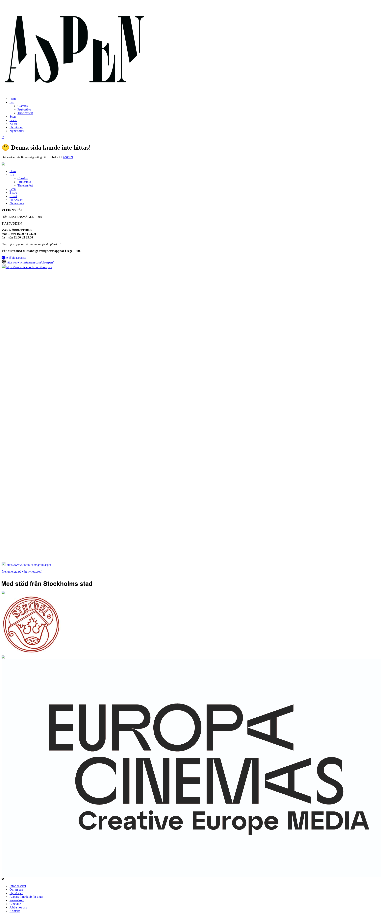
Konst (13, 123)
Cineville (15, 903)
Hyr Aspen (16, 127)
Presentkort (17, 900)
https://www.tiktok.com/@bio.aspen (29, 564)
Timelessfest (25, 113)
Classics (22, 106)
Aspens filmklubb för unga (26, 896)
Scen (13, 116)
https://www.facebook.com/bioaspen (29, 267)
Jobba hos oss (18, 907)
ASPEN (68, 157)
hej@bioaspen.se (15, 257)
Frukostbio (24, 109)
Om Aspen (16, 889)
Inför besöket (18, 886)
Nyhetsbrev (17, 131)
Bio (12, 102)
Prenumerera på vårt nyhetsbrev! (22, 571)
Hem (13, 98)
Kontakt (15, 911)
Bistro (13, 120)
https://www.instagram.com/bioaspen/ (30, 262)
